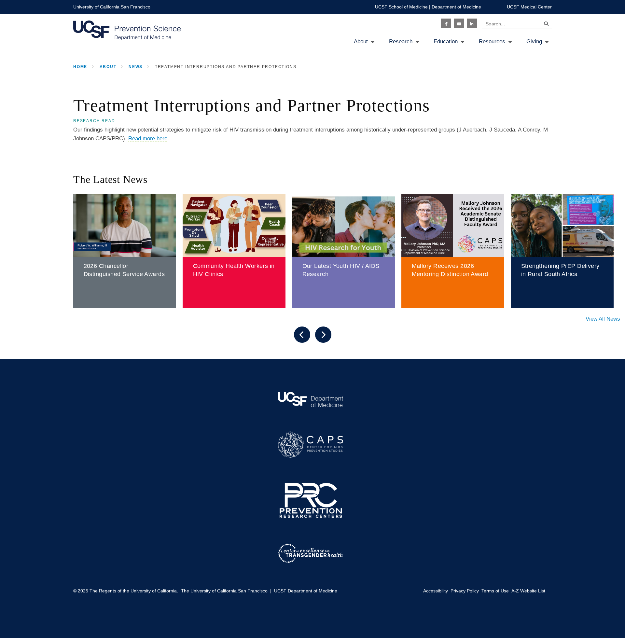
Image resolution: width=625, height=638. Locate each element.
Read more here (147, 138)
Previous (302, 334)
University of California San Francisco (111, 6)
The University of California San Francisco (224, 590)
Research (400, 41)
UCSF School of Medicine (401, 6)
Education (446, 41)
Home (80, 66)
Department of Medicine (456, 6)
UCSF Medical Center (529, 6)
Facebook (446, 23)
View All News (603, 319)
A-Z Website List (528, 590)
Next (323, 334)
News (136, 66)
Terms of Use (495, 590)
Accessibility (435, 590)
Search (544, 25)
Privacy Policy (465, 590)
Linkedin (472, 23)
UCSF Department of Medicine (305, 590)
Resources (492, 41)
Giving (534, 41)
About (361, 41)
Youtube (459, 23)
